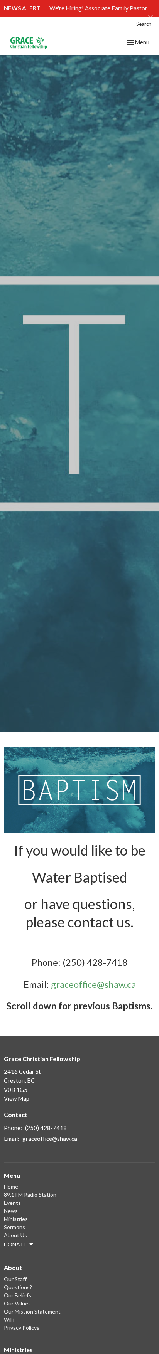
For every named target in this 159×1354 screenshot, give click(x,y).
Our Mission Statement (32, 1311)
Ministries (16, 1219)
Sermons (14, 1227)
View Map (16, 1098)
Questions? (18, 1287)
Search (143, 24)
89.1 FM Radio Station (30, 1194)
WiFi (9, 1319)
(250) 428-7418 (46, 1127)
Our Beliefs (17, 1295)
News (11, 1211)
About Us (15, 1235)
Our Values (17, 1303)
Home (11, 1186)
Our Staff (15, 1279)
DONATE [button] (15, 1244)
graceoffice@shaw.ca (93, 984)
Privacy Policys (21, 1327)
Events (12, 1202)
